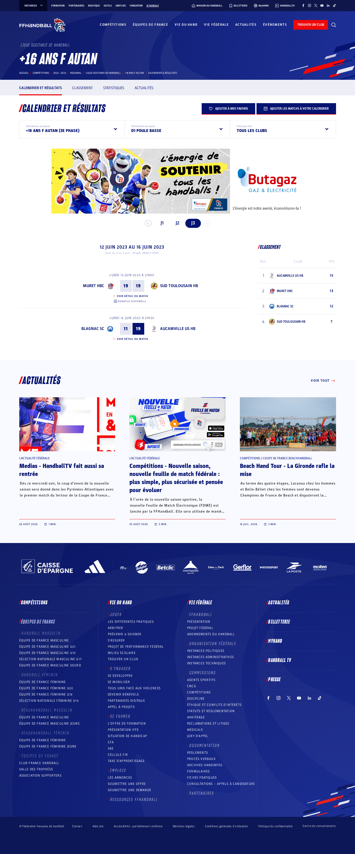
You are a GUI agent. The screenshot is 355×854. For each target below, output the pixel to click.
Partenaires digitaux (126, 701)
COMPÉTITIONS (199, 692)
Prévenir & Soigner (125, 634)
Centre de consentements (319, 826)
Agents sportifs (201, 680)
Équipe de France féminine (42, 682)
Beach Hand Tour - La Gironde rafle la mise (287, 470)
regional (76, 73)
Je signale (153, 5)
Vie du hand (186, 25)
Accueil (24, 73)
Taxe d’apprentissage (126, 761)
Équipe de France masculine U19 (47, 653)
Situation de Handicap (127, 736)
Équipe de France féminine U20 (46, 688)
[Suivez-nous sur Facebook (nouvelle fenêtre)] (303, 5)
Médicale (195, 730)
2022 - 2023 (59, 73)
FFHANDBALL (201, 615)
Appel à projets (121, 707)
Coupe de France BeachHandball (287, 458)
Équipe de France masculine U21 (47, 646)
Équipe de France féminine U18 (46, 694)
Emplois (121, 5)
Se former (120, 716)
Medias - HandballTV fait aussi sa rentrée (61, 470)
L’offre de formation (127, 723)
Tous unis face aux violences (134, 688)
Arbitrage (196, 717)
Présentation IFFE (123, 730)
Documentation (204, 746)
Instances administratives (210, 657)
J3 (193, 223)
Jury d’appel (197, 736)
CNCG (191, 686)
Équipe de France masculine (44, 640)
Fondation (136, 5)
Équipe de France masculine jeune (49, 723)
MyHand (275, 641)
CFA (111, 742)
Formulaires (198, 771)
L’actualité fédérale (34, 458)
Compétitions (113, 25)
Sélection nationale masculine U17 (50, 659)
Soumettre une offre (127, 784)
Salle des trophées (36, 769)
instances (30, 5)
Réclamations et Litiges (208, 723)
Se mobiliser (119, 682)
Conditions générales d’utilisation (226, 826)
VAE (111, 748)
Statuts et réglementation (211, 711)
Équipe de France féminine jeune (48, 746)
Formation (58, 5)
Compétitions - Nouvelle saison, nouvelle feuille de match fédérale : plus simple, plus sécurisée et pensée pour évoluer (176, 478)
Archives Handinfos (205, 765)
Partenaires (76, 5)
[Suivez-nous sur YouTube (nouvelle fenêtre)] (322, 5)
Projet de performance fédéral (136, 646)
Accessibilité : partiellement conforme (138, 826)
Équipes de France (150, 25)
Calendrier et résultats (40, 88)
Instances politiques (205, 651)
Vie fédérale (216, 25)
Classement (82, 88)
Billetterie (279, 622)
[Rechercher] (333, 25)
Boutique (94, 5)
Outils (108, 5)
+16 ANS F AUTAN (134, 73)
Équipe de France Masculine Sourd (50, 665)
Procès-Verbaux (201, 759)
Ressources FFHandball (134, 800)
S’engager (120, 669)
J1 (162, 223)
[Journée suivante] (206, 223)
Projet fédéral (200, 628)
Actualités (246, 25)
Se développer (120, 676)
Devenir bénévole (123, 694)
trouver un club (310, 25)
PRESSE (274, 679)
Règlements (197, 752)
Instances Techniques (206, 663)
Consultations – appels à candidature (221, 784)
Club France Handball (39, 763)
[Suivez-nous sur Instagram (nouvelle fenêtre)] (309, 5)
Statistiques (113, 88)
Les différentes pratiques (131, 622)
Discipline (196, 698)
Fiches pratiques (202, 777)
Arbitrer (115, 628)
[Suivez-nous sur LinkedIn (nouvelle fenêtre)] (328, 5)
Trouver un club (123, 659)
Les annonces (120, 777)
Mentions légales (184, 826)
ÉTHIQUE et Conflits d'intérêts (214, 705)
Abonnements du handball (211, 634)
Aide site (98, 826)
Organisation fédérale (212, 644)
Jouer (116, 615)
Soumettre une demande (129, 790)
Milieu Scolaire (122, 653)
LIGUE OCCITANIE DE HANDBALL (103, 73)
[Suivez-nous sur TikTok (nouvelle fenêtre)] (334, 5)
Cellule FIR (118, 755)
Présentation (198, 622)
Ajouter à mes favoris (231, 108)
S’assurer (116, 640)
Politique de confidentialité (275, 826)
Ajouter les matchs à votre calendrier (299, 108)
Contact (77, 826)
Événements (275, 25)
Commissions (202, 673)
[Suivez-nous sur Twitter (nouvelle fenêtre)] (315, 5)
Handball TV (279, 660)
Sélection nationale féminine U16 (49, 701)
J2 (177, 223)
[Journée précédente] (148, 223)
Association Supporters (40, 775)
